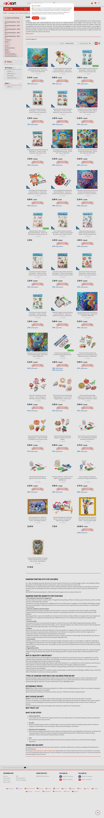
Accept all (35, 18)
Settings (43, 18)
